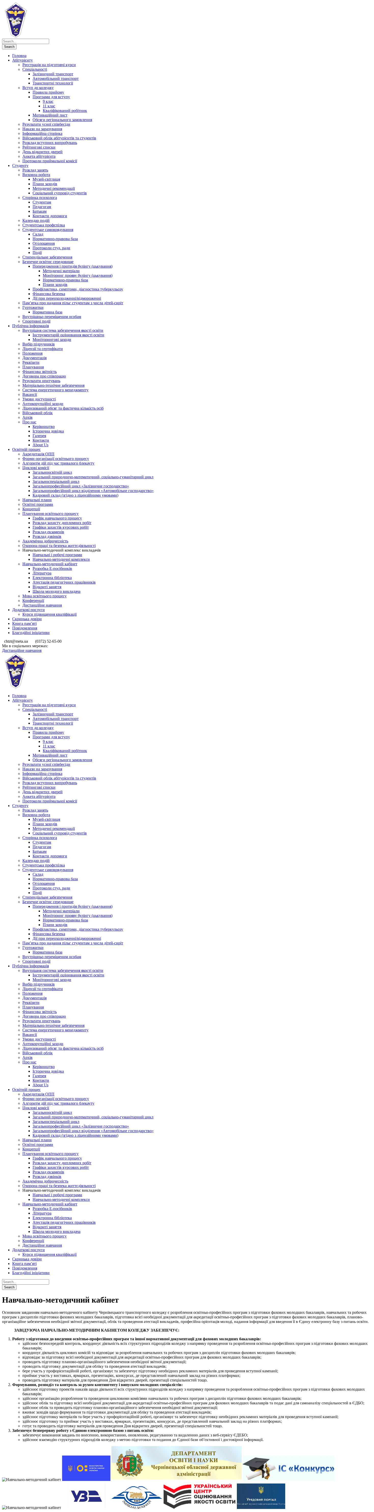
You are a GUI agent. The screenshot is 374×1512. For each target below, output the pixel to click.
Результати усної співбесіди (46, 124)
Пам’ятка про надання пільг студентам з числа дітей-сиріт (72, 303)
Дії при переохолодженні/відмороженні (67, 298)
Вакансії (29, 394)
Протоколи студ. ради (51, 248)
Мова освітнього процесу (44, 596)
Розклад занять (35, 170)
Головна (19, 55)
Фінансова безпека (49, 294)
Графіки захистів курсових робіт (61, 527)
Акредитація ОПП (38, 454)
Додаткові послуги (28, 610)
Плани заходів (45, 184)
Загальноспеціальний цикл (56, 481)
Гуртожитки (33, 307)
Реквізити (30, 362)
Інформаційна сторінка (42, 133)
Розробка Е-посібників (52, 568)
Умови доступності (39, 399)
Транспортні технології (53, 83)
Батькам (40, 211)
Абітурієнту (22, 60)
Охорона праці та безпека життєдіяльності (59, 545)
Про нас (29, 422)
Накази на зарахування (42, 129)
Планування (33, 367)
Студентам (42, 202)
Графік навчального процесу (57, 518)
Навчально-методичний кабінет (49, 564)
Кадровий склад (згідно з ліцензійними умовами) (75, 495)
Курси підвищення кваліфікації (49, 614)
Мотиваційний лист (50, 115)
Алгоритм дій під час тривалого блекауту (58, 463)
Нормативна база (47, 312)
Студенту (20, 165)
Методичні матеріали (61, 271)
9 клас (48, 101)
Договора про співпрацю (44, 376)
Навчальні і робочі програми (57, 555)
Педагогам (42, 207)
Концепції (31, 509)
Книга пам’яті (24, 623)
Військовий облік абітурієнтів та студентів (59, 138)
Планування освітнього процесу (50, 513)
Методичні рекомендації (54, 188)
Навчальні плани (37, 500)
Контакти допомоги (50, 216)
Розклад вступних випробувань (49, 142)
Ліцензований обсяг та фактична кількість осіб (63, 408)
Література (42, 573)
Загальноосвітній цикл (52, 472)
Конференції (33, 600)
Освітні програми (37, 504)
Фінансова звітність (39, 371)
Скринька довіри (27, 619)
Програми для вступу (51, 97)
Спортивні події (36, 321)
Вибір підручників (38, 344)
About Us (40, 445)
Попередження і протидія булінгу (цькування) (72, 266)
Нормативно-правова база (55, 239)
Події (37, 252)
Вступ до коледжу (38, 87)
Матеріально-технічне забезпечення (53, 385)
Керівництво (44, 426)
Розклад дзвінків (47, 536)
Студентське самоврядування (47, 229)
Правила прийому (48, 92)
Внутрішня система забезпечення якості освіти (62, 330)
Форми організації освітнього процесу (55, 458)
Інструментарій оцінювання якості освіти (68, 335)
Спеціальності (34, 69)
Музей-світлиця (46, 179)
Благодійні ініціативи (31, 632)
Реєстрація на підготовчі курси (49, 65)
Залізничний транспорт (53, 74)
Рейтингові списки (38, 147)
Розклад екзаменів (48, 532)
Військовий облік (37, 413)
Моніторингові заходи (52, 339)
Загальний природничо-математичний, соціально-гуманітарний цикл (93, 477)
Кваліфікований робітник (65, 110)
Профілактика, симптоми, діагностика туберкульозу (78, 289)
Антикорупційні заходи (42, 403)
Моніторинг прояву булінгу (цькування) (77, 275)
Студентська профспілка (43, 225)
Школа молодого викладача (56, 591)
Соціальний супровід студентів (60, 193)
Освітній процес (26, 449)
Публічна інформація (30, 326)
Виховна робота (36, 174)
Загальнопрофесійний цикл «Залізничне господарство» (81, 486)
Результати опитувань (41, 381)
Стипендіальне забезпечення (47, 257)
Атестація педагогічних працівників (64, 582)
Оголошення (44, 243)
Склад (38, 234)
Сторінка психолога (39, 197)
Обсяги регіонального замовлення (62, 120)
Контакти (41, 440)
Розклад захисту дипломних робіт (62, 523)
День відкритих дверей (42, 152)
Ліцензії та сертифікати (42, 349)
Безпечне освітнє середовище (48, 262)
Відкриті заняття (47, 587)
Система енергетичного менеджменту (55, 390)
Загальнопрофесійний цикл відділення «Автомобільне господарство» (93, 490)
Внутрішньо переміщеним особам (51, 316)
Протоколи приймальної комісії (49, 161)
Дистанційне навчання (42, 605)
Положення (32, 353)
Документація (34, 358)
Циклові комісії (35, 468)
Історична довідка (48, 431)
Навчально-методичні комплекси (61, 559)
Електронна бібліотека (52, 577)
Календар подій (36, 220)
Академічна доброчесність (45, 541)
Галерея (39, 436)
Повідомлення (24, 628)
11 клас (49, 106)
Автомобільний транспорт (56, 78)
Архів (27, 417)
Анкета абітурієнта (38, 156)
